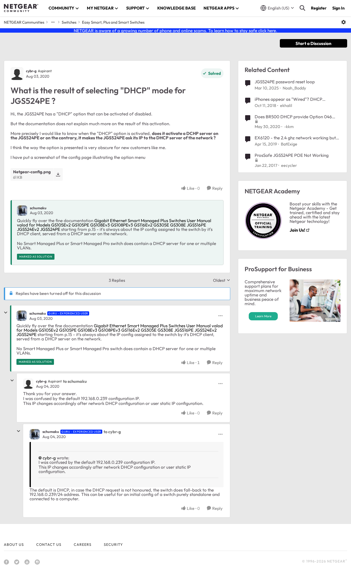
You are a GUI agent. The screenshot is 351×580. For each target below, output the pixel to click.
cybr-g (31, 71)
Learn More (263, 316)
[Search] (302, 8)
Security (113, 544)
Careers (82, 544)
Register (319, 8)
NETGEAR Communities (24, 22)
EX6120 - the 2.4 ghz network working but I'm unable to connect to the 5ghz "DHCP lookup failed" (295, 138)
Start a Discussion (313, 43)
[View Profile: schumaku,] (22, 210)
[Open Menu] (343, 22)
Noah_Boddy (294, 88)
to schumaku (75, 381)
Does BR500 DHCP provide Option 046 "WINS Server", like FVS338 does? (293, 117)
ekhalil (286, 105)
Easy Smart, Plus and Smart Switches (113, 22)
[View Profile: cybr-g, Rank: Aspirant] (17, 73)
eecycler (289, 165)
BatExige (289, 144)
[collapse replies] (6, 313)
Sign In (338, 8)
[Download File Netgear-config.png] (58, 174)
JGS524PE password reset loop (285, 81)
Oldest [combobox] (221, 280)
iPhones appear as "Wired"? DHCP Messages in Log (288, 99)
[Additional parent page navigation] (53, 22)
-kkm (289, 126)
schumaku (38, 208)
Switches (69, 22)
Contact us (48, 544)
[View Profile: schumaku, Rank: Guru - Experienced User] (21, 316)
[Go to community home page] (21, 8)
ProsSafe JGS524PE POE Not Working (292, 155)
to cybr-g (112, 432)
